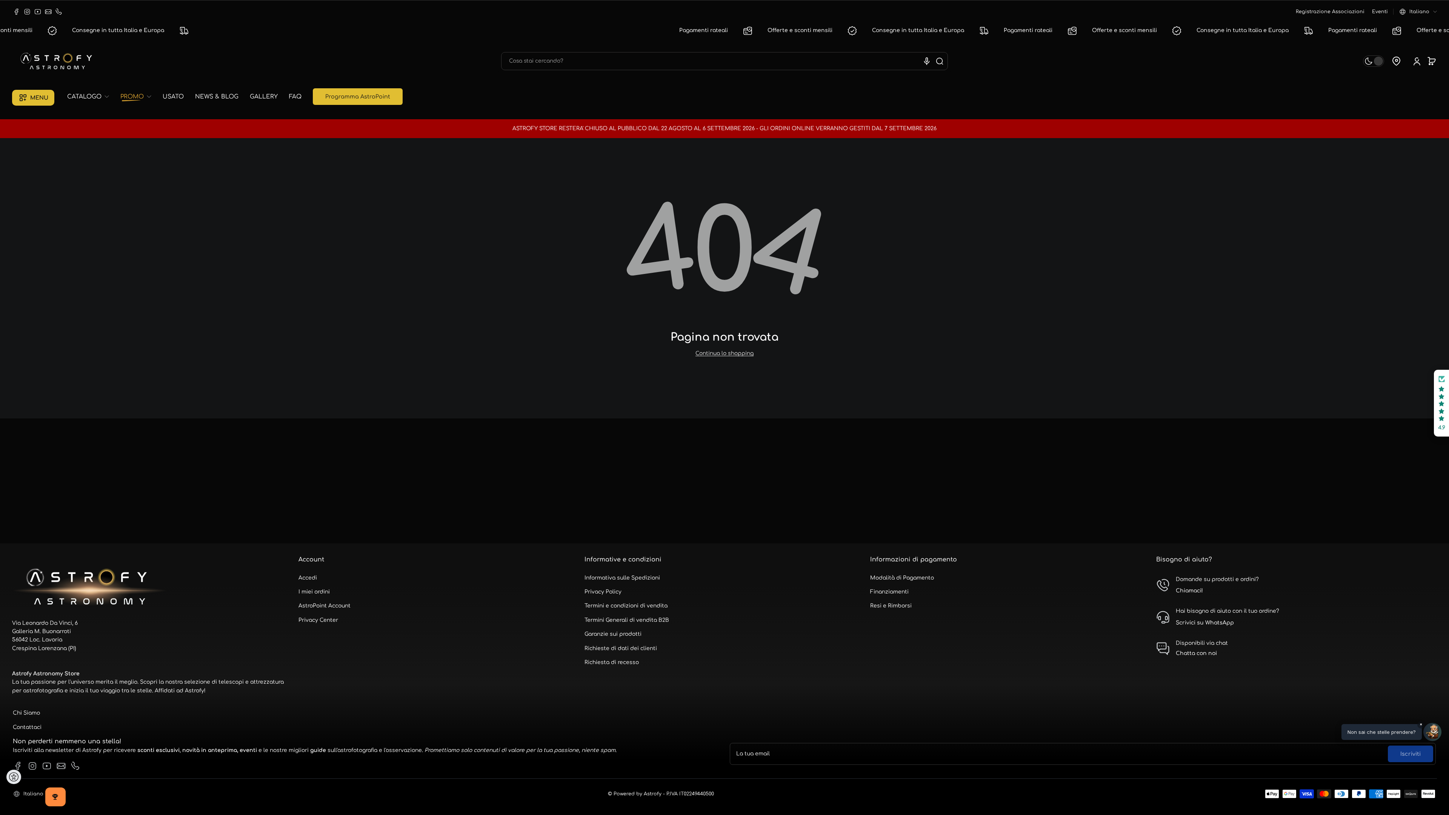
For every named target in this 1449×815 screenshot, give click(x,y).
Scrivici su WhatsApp (1205, 623)
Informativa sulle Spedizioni (622, 578)
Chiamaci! (1189, 591)
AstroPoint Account (324, 606)
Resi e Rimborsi (891, 606)
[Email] (48, 11)
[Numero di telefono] (58, 11)
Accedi (307, 578)
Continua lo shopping (724, 353)
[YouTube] (37, 11)
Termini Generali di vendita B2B (627, 620)
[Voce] (927, 61)
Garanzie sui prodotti (613, 634)
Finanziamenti (889, 592)
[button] (1418, 11)
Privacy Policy (603, 592)
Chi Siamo (26, 713)
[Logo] (57, 61)
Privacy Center (318, 620)
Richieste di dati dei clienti (621, 648)
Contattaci (27, 727)
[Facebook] (16, 11)
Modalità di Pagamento (902, 578)
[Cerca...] (940, 61)
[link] (91, 96)
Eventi (1380, 11)
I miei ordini (314, 592)
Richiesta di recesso (612, 662)
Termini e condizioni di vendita (626, 606)
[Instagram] (27, 11)
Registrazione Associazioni (1330, 11)
